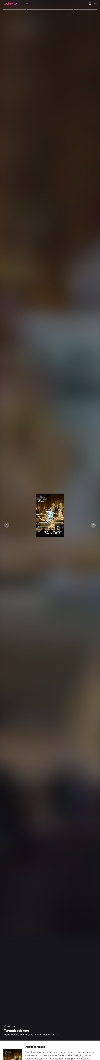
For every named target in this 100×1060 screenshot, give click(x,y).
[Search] (89, 3)
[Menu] (94, 3)
